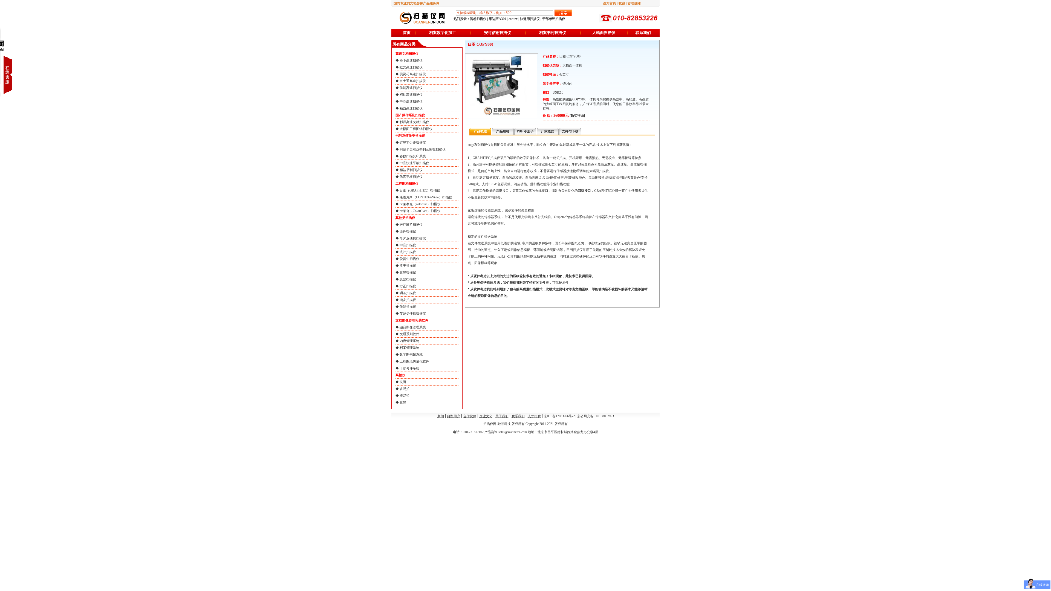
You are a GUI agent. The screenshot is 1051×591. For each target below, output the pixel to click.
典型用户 (453, 416)
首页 (407, 33)
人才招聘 (534, 416)
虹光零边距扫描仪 (413, 142)
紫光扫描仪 (408, 272)
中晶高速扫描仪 (411, 101)
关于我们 (502, 416)
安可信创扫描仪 (497, 33)
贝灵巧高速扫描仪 (413, 74)
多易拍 (404, 389)
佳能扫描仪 (408, 307)
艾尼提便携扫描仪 (413, 313)
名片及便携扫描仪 (413, 238)
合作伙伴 (469, 416)
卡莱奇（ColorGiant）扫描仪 (420, 211)
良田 (403, 382)
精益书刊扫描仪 (411, 170)
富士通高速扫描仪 (413, 81)
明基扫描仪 (408, 293)
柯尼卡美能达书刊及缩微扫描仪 (423, 149)
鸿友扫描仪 (408, 300)
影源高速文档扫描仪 (414, 122)
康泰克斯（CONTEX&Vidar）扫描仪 (426, 197)
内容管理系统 (409, 341)
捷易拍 (404, 396)
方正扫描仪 (408, 286)
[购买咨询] (577, 116)
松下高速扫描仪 (411, 60)
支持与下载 (570, 131)
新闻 (440, 416)
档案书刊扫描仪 (552, 33)
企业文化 (485, 416)
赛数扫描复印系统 (413, 156)
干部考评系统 (409, 368)
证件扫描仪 (408, 231)
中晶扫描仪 (408, 245)
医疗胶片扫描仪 (411, 225)
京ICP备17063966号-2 (559, 416)
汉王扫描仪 (408, 266)
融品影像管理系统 (413, 327)
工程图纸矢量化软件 (414, 361)
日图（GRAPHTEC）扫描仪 (420, 190)
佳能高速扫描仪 (411, 88)
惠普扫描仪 (408, 279)
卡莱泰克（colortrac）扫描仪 (420, 204)
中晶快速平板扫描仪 (414, 163)
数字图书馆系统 (411, 355)
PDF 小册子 (525, 131)
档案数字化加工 (442, 33)
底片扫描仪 (408, 252)
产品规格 (502, 131)
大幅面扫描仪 (603, 33)
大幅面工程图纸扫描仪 (416, 129)
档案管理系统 (409, 348)
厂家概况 (547, 131)
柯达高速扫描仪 (411, 95)
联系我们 (643, 33)
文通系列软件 (409, 334)
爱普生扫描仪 (409, 259)
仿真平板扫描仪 (411, 177)
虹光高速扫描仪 (411, 67)
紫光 (403, 402)
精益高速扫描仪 (411, 108)
